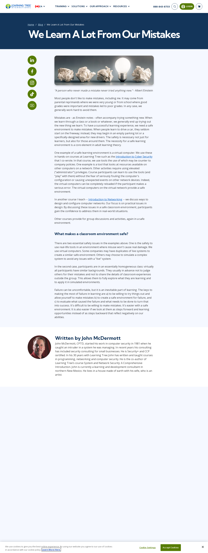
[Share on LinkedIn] (32, 60)
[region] (104, 547)
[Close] (202, 547)
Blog (40, 24)
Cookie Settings (147, 547)
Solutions (78, 6)
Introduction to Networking (105, 199)
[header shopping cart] (199, 6)
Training (61, 6)
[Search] (174, 6)
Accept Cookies (171, 547)
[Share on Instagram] (32, 82)
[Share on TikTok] (32, 94)
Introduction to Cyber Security (134, 156)
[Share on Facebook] (32, 71)
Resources (120, 6)
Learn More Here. (51, 549)
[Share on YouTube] (32, 105)
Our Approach (99, 6)
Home (31, 24)
